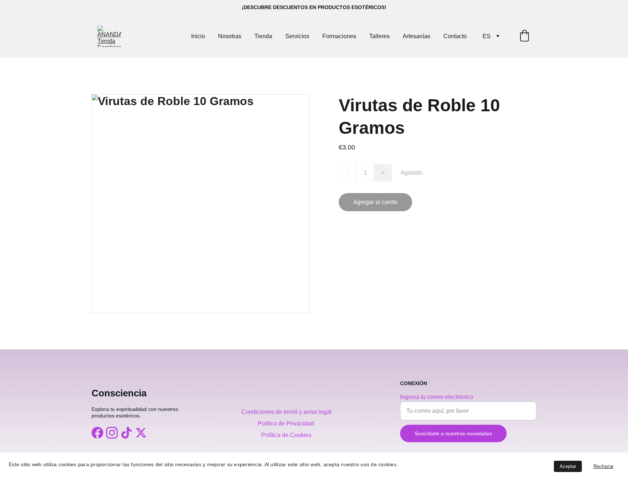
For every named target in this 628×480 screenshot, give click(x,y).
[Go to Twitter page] (141, 433)
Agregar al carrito (375, 202)
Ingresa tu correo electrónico (436, 397)
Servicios (297, 36)
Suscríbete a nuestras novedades (453, 433)
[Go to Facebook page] (97, 433)
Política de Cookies (286, 435)
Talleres (379, 36)
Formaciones (339, 36)
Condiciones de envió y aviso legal (286, 412)
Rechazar (603, 466)
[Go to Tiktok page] (126, 433)
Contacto (455, 36)
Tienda (263, 36)
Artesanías (416, 36)
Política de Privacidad (286, 423)
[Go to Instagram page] (112, 433)
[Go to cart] (524, 36)
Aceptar (568, 466)
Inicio (198, 36)
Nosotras (229, 36)
